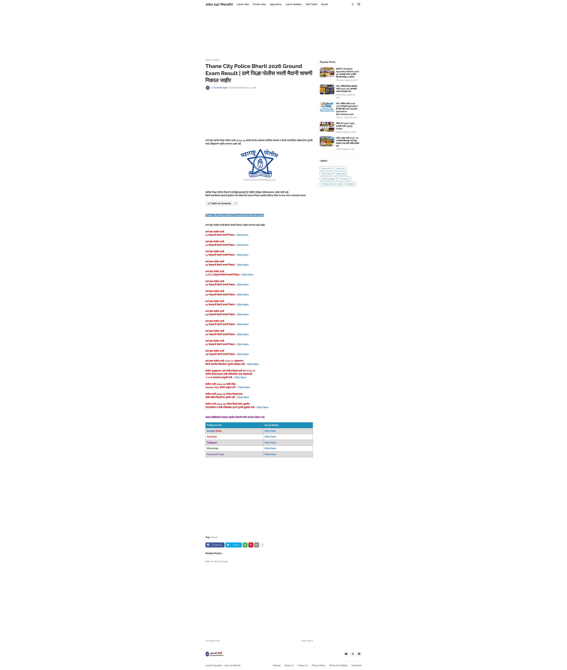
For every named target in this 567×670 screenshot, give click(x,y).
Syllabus (350, 184)
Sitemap (277, 665)
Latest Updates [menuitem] (294, 4)
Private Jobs (327, 184)
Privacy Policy (318, 665)
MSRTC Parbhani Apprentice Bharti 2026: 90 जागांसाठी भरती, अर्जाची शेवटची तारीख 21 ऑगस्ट (347, 73)
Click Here (242, 235)
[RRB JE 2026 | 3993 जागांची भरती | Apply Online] (327, 127)
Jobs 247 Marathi (219, 4)
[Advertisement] (283, 34)
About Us (289, 665)
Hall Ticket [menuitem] (311, 4)
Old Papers (344, 179)
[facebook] (359, 654)
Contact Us (302, 665)
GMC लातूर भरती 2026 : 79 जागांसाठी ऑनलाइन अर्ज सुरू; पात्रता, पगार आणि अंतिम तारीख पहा (347, 142)
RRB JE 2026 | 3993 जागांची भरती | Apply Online (345, 126)
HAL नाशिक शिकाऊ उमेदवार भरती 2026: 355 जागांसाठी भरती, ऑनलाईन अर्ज (346, 89)
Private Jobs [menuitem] (259, 4)
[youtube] (346, 654)
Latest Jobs (340, 173)
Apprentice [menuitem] (275, 4)
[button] (353, 4)
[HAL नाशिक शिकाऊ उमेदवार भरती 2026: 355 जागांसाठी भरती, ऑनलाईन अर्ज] (327, 89)
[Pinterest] (250, 544)
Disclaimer (356, 665)
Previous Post (213, 641)
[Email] (256, 544)
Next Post (306, 641)
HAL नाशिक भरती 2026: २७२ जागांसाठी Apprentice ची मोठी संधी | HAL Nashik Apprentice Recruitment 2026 (347, 108)
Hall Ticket (326, 173)
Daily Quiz (340, 168)
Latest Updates (328, 179)
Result (216, 60)
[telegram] (352, 654)
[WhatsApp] (245, 544)
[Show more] (262, 544)
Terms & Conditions (338, 665)
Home (208, 60)
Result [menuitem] (324, 4)
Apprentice (327, 168)
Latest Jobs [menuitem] (243, 4)
